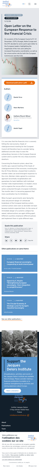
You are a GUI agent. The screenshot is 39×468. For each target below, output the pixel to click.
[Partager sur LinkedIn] (6, 240)
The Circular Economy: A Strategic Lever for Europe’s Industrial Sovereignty (18, 305)
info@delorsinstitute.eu (18, 415)
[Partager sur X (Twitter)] (11, 240)
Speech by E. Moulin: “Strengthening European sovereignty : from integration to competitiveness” (18, 284)
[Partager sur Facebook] (20, 240)
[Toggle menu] (35, 4)
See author (17, 120)
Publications (6, 426)
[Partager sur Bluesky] (16, 240)
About (4, 422)
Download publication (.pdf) (16, 83)
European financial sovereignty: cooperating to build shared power (20, 263)
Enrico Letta (7, 268)
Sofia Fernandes (8, 312)
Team (4, 429)
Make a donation (12, 391)
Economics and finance (14, 15)
